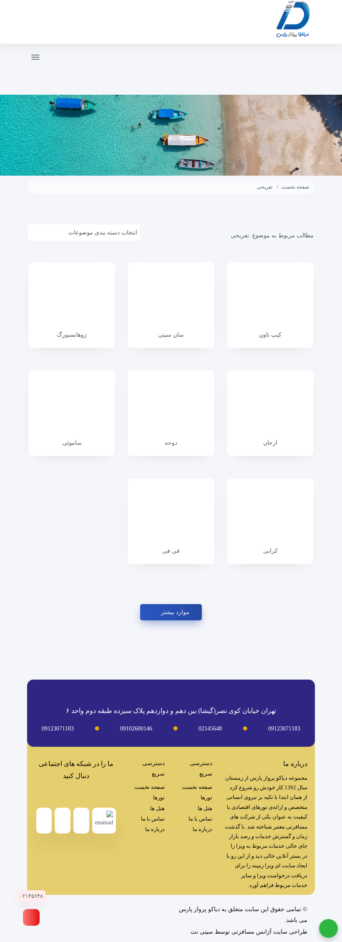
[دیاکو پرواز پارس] (293, 20)
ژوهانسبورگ (72, 335)
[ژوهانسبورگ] (71, 297)
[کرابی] (270, 513)
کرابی (270, 551)
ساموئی (72, 443)
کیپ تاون (270, 335)
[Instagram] (68, 794)
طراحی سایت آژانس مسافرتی (269, 932)
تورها (206, 797)
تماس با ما (200, 819)
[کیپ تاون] (270, 297)
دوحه (171, 443)
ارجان (270, 443)
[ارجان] (270, 405)
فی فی (171, 551)
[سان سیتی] (171, 297)
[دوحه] (171, 405)
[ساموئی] (71, 405)
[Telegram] (84, 794)
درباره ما (202, 829)
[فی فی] (171, 513)
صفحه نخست (295, 187)
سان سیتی (171, 335)
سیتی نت (202, 932)
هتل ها (205, 808)
